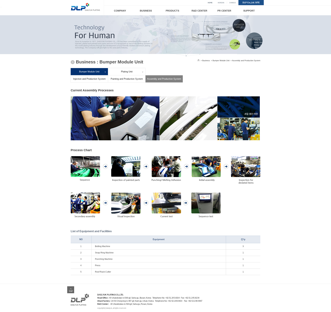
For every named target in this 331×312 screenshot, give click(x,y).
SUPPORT (249, 10)
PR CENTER (224, 10)
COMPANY (120, 10)
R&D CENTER (199, 10)
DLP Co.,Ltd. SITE (251, 2)
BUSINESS (146, 10)
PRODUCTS (172, 10)
